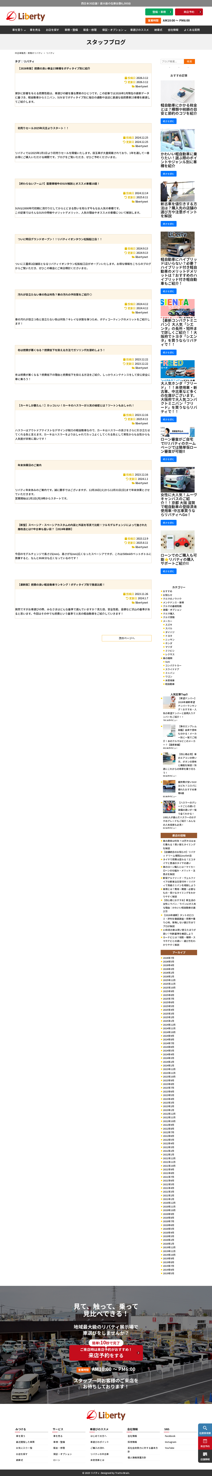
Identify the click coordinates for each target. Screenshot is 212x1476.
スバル (168, 628)
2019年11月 (169, 1251)
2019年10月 (169, 1254)
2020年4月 (168, 1232)
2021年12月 (169, 1158)
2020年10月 (169, 1210)
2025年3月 (168, 1013)
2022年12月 (169, 1113)
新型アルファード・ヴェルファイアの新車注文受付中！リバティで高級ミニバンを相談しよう (179, 881)
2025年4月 (168, 1009)
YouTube (169, 1447)
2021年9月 (168, 1169)
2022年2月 (168, 1150)
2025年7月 (168, 998)
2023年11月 (169, 1073)
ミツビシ (170, 650)
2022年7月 (168, 1132)
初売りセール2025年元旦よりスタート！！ (43, 128)
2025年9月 (168, 991)
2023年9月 (168, 1080)
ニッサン (170, 639)
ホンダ (168, 643)
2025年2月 (168, 1017)
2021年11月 (169, 1162)
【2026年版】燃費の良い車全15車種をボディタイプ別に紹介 (54, 68)
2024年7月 (168, 1043)
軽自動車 (170, 684)
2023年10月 (169, 1076)
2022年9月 (168, 1124)
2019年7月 (168, 1265)
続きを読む (168, 121)
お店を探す (52, 30)
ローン (56, 1460)
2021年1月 (168, 1199)
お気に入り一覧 (24, 1447)
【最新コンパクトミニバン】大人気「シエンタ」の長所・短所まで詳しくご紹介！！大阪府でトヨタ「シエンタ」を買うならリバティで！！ (179, 332)
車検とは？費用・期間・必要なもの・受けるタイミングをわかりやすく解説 (179, 892)
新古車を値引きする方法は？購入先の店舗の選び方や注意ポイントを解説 (179, 210)
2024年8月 (168, 1039)
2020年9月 (168, 1214)
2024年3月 (168, 1058)
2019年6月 (168, 1269)
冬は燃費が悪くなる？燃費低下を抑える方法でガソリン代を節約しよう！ (61, 350)
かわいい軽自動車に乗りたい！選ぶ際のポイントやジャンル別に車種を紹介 (179, 160)
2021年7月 (168, 1176)
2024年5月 (168, 1050)
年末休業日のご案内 (30, 465)
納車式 (158, 30)
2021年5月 (168, 1184)
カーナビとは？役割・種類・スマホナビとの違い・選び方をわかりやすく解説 (179, 941)
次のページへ (127, 638)
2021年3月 (168, 1191)
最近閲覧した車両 (25, 1442)
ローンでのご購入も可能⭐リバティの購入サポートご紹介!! (179, 559)
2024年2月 (168, 1061)
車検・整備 (71, 30)
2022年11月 (169, 1117)
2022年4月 (168, 1143)
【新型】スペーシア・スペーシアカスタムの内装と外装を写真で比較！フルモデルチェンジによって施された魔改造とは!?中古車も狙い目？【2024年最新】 (82, 527)
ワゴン (168, 676)
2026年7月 (168, 957)
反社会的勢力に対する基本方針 (143, 1449)
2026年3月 (168, 969)
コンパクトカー (173, 665)
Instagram (170, 1442)
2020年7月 (168, 1221)
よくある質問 (192, 30)
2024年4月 (168, 1054)
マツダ (168, 646)
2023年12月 (169, 1069)
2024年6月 (168, 1046)
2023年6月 (168, 1091)
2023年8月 (168, 1084)
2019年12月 (169, 1247)
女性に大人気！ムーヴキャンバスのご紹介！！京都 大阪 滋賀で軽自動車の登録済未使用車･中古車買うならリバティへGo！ (179, 504)
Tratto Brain (122, 1473)
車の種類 (167, 658)
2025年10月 (169, 987)
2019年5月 (168, 1273)
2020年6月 (168, 1225)
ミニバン (170, 673)
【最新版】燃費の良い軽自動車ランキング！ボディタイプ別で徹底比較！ (61, 584)
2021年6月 (168, 1180)
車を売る (35, 30)
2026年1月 (168, 976)
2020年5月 (168, 1228)
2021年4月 (168, 1188)
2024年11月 (169, 1028)
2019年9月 (168, 1258)
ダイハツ (170, 632)
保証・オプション (112, 30)
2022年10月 (169, 1121)
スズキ (168, 624)
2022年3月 (168, 1147)
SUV (167, 661)
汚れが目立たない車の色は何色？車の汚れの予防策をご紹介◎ (55, 294)
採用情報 (132, 1442)
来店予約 (189, 12)
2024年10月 (169, 1032)
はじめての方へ (98, 1436)
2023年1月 (168, 1110)
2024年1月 (168, 1065)
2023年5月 (168, 1095)
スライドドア (172, 669)
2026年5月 (168, 961)
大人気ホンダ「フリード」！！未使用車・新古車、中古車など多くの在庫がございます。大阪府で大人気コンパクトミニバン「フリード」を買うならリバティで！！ (179, 397)
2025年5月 (168, 1006)
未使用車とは (97, 1460)
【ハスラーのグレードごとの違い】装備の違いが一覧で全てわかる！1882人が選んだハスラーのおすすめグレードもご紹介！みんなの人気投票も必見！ (180, 813)
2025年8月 (168, 995)
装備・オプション (172, 609)
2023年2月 (168, 1106)
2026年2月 (168, 972)
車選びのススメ (139, 30)
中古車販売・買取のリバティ (29, 53)
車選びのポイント (99, 1442)
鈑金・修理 (90, 30)
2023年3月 (168, 1102)
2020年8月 (168, 1217)
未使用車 (170, 680)
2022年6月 (168, 1136)
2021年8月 (168, 1173)
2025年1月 (168, 1020)
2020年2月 (168, 1239)
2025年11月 (169, 983)
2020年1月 (168, 1243)
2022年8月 (168, 1128)
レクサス (170, 654)
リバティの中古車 (99, 1454)
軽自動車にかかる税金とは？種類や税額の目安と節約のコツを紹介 (179, 109)
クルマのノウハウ (172, 598)
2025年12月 (169, 980)
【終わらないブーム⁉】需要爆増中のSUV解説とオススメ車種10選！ (59, 183)
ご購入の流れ (97, 1447)
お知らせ (167, 595)
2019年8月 (168, 1262)
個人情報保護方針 (137, 1457)
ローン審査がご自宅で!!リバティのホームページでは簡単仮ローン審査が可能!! (179, 445)
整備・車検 (159, 12)
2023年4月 (168, 1099)
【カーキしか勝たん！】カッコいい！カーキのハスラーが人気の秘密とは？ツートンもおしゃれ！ (76, 405)
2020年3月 (168, 1236)
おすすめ (167, 591)
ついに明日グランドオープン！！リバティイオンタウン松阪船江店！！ (60, 239)
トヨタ (168, 635)
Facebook (170, 1436)
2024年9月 (168, 1035)
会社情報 (173, 30)
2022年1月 (168, 1154)
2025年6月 (168, 1002)
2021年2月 (168, 1195)
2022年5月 (168, 1139)
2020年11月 (169, 1206)
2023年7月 (168, 1087)
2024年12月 (169, 1024)
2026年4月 (168, 965)
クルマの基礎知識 (172, 606)
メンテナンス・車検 (173, 602)
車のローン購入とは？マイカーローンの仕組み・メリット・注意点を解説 (179, 870)
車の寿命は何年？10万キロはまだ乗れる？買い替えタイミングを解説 (179, 844)
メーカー (167, 621)
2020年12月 (169, 1202)
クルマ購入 (169, 613)
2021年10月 (169, 1165)
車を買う (17, 30)
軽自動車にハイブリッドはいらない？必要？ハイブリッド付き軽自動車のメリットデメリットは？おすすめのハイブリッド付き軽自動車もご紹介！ (179, 271)
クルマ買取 (169, 617)
